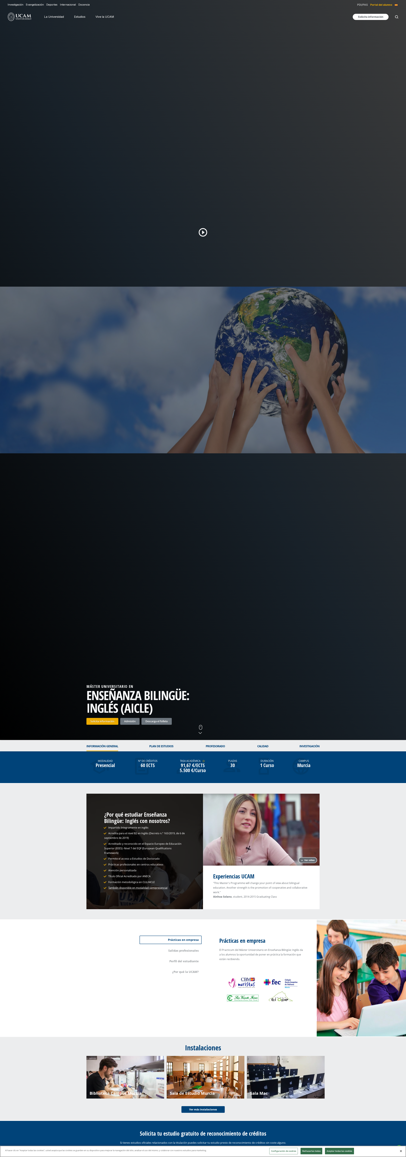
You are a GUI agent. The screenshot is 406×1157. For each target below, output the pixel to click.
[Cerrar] (400, 1150)
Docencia (84, 4)
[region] (203, 1151)
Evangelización (35, 4)
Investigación (15, 4)
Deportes (51, 4)
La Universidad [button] (54, 16)
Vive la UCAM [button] (104, 16)
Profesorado (215, 746)
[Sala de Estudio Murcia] (205, 1076)
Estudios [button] (79, 16)
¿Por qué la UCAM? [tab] (185, 972)
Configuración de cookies (283, 1151)
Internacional (68, 4)
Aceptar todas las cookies (339, 1151)
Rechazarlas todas (311, 1151)
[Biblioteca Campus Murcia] (125, 1076)
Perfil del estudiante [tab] (184, 961)
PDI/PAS (362, 4)
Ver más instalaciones (203, 1109)
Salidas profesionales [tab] (183, 950)
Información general (102, 746)
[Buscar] (396, 17)
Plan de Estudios (161, 746)
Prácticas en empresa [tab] (183, 940)
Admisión (130, 721)
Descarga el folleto (156, 721)
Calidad (262, 746)
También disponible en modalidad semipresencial (137, 888)
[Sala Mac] (286, 1076)
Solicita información (102, 721)
